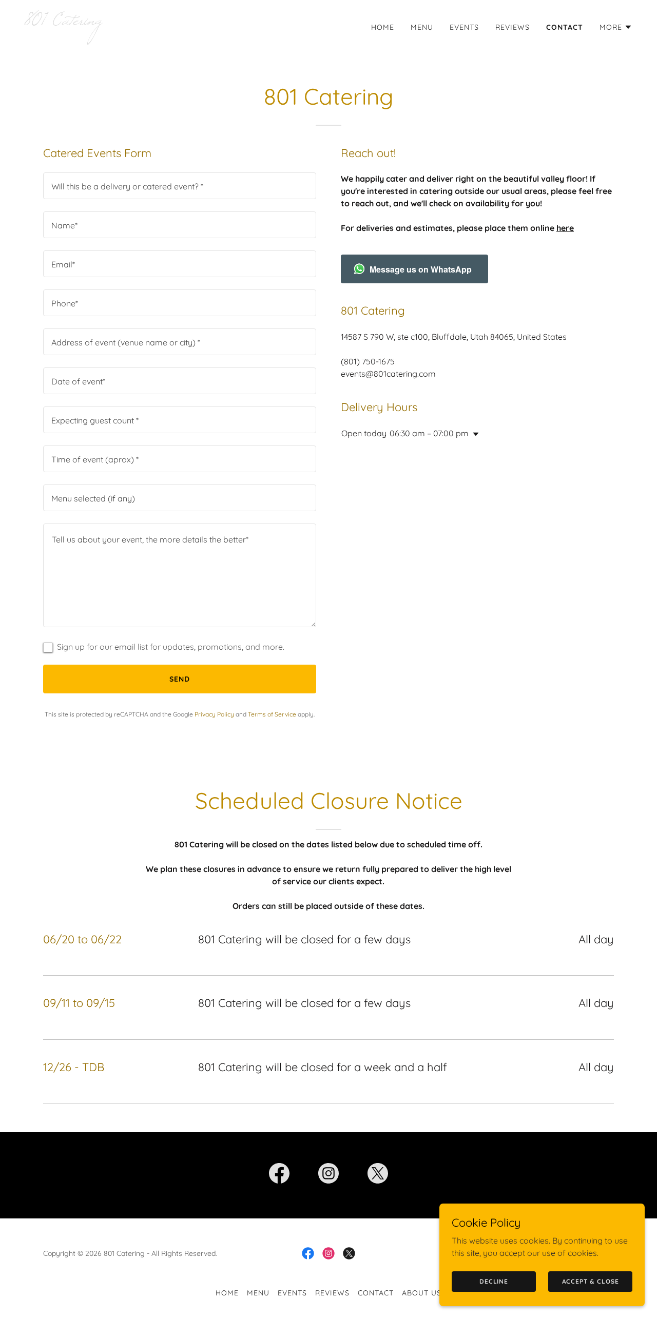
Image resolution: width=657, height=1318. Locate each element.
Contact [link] (564, 27)
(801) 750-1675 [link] (368, 361)
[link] (172, 21)
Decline (493, 1281)
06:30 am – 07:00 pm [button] (429, 433)
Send (179, 679)
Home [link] (382, 27)
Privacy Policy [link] (214, 714)
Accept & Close (590, 1281)
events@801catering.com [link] (388, 374)
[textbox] (179, 185)
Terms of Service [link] (272, 714)
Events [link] (464, 27)
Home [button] (227, 1292)
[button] (616, 27)
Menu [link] (422, 27)
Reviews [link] (512, 27)
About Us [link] (421, 1292)
